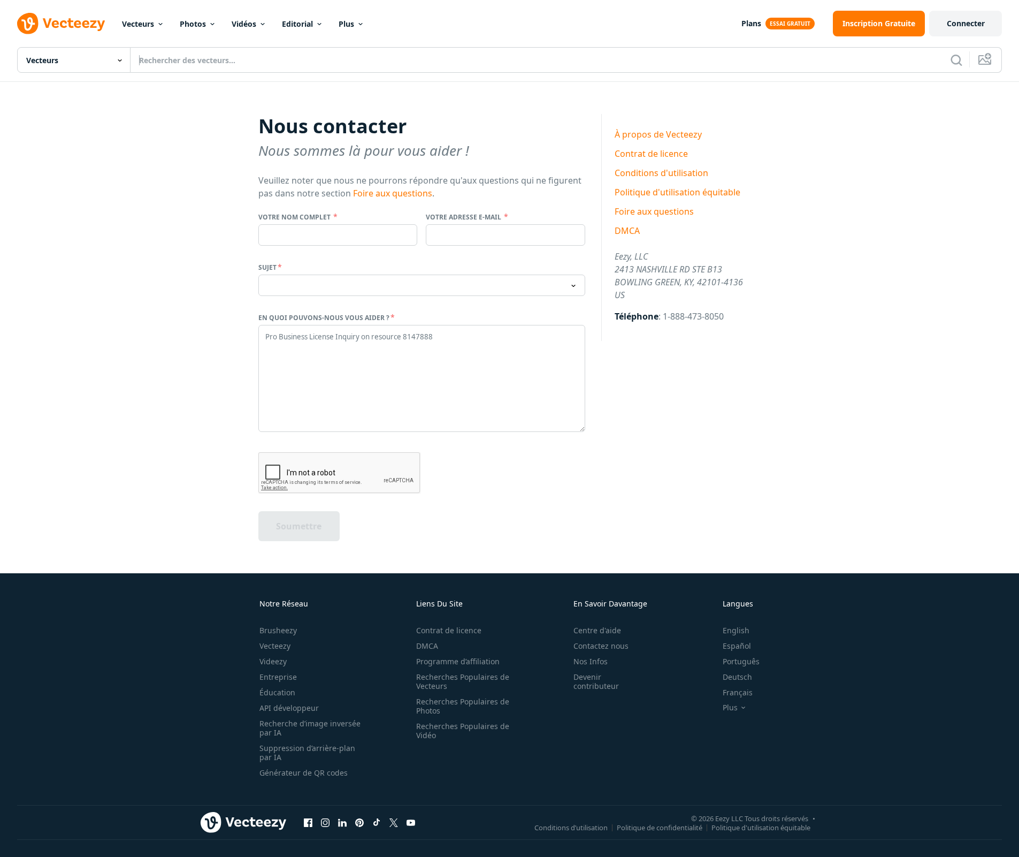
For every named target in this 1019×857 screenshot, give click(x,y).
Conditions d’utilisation (571, 827)
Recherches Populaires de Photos (462, 706)
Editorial (297, 24)
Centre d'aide (597, 630)
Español (737, 646)
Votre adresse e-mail (464, 217)
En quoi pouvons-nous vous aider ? (323, 317)
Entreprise (278, 677)
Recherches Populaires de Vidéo (462, 730)
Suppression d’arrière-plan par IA (307, 752)
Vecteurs (138, 24)
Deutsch (737, 677)
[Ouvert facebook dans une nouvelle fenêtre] (308, 822)
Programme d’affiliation (458, 661)
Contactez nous (601, 646)
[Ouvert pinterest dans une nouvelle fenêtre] (359, 822)
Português (741, 661)
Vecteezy (274, 646)
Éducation (277, 692)
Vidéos (244, 24)
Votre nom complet (295, 217)
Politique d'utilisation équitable (677, 192)
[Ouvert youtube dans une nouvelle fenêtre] (411, 822)
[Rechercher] (956, 60)
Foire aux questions (392, 193)
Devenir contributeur (596, 681)
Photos (193, 24)
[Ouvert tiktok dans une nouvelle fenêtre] (376, 822)
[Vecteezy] (61, 23)
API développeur (289, 708)
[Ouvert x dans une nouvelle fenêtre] (393, 822)
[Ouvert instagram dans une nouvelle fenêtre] (325, 822)
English (736, 630)
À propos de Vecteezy (658, 134)
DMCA (627, 231)
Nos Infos (590, 661)
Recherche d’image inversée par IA (310, 728)
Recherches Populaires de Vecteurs (462, 681)
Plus (346, 24)
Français (738, 692)
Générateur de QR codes (303, 773)
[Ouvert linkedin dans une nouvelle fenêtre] (342, 822)
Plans (751, 23)
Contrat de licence (651, 154)
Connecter (966, 23)
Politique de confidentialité (659, 827)
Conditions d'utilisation (661, 173)
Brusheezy (278, 630)
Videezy (273, 661)
